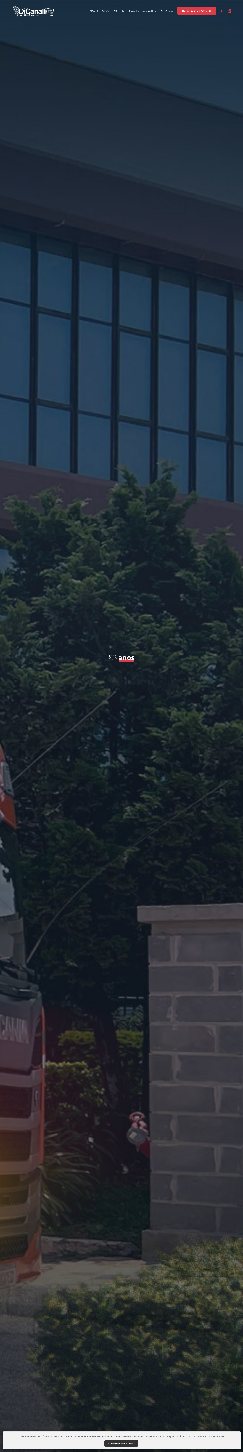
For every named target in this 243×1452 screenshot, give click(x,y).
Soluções (106, 11)
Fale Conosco (167, 11)
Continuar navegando (121, 1443)
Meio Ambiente (149, 11)
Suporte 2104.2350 (195, 11)
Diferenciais (120, 11)
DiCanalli (94, 11)
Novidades (134, 11)
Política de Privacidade (213, 1436)
